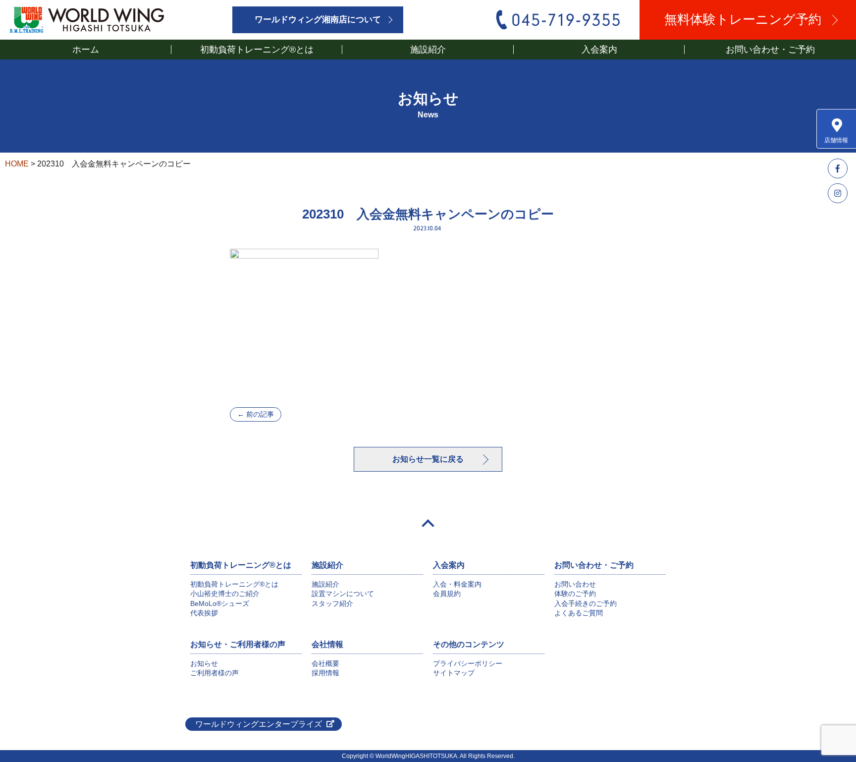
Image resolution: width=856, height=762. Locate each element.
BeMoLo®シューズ (219, 603)
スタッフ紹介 (332, 603)
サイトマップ (454, 673)
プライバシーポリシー (467, 663)
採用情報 (325, 673)
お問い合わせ (575, 584)
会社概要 (325, 663)
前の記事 (255, 414)
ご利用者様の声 (214, 673)
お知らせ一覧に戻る (428, 459)
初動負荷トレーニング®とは (234, 584)
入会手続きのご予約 (585, 603)
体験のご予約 (575, 594)
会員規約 (447, 594)
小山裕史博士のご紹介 (225, 594)
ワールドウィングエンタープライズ (258, 724)
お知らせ (204, 663)
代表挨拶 (204, 613)
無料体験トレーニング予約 (742, 19)
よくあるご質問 (578, 613)
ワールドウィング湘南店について (318, 19)
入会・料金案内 (457, 584)
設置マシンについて (343, 594)
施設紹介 (325, 584)
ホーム (85, 49)
